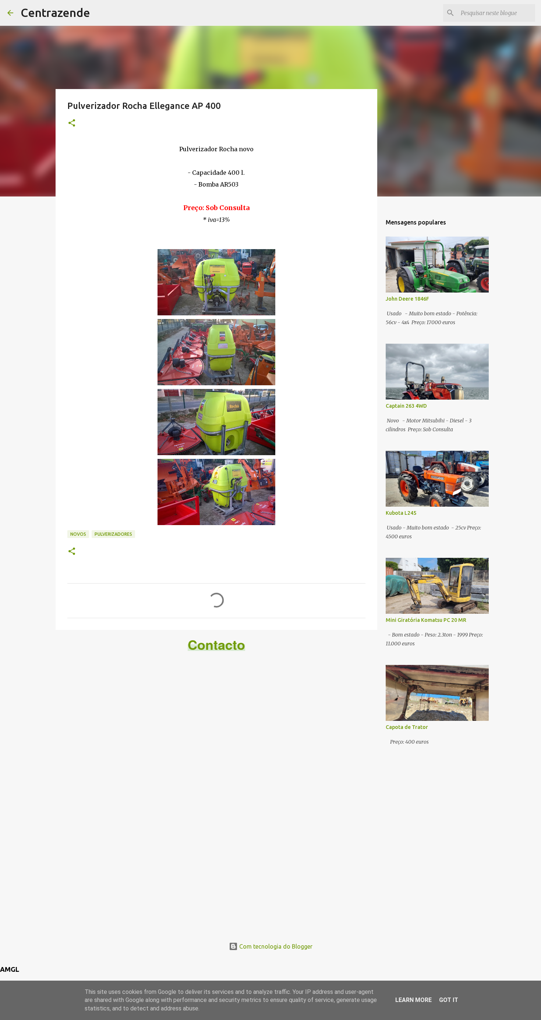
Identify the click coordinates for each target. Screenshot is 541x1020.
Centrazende (55, 12)
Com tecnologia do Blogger (275, 946)
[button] (71, 123)
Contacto (216, 644)
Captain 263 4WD (406, 406)
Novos (78, 534)
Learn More (413, 999)
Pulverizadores (113, 534)
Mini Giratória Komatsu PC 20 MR (426, 620)
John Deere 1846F (407, 299)
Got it (448, 999)
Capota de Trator (407, 727)
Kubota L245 (401, 513)
